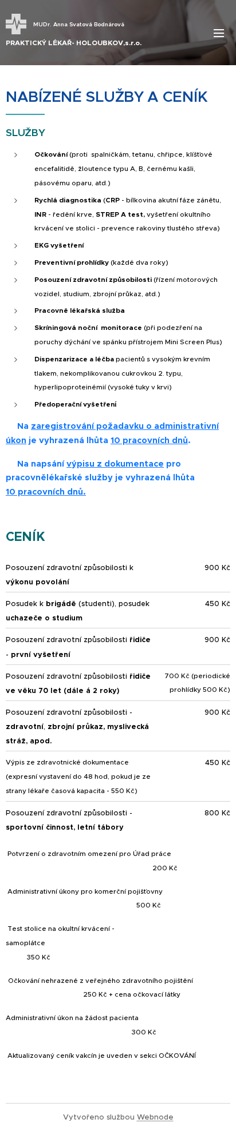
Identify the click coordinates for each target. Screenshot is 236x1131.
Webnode (155, 1117)
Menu (218, 32)
